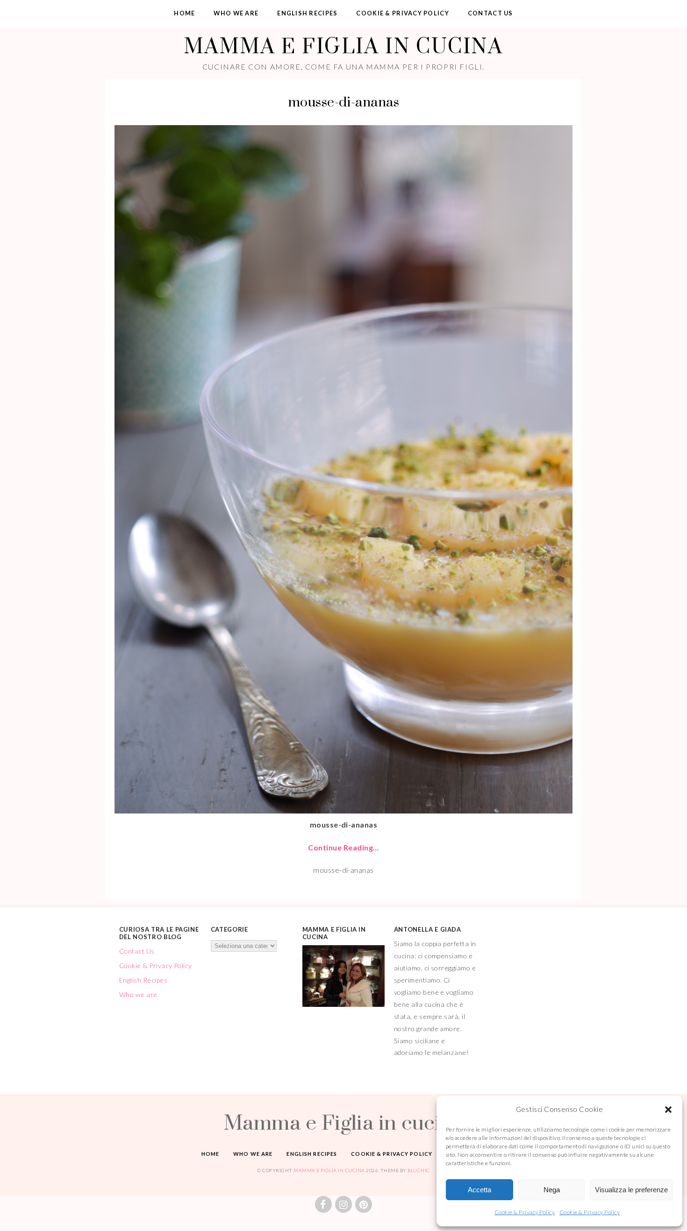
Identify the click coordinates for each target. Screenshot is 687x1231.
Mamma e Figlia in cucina (343, 45)
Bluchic (418, 1170)
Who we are (236, 13)
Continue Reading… (343, 847)
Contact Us (490, 13)
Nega (552, 1190)
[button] (668, 1109)
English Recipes (307, 13)
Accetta (479, 1190)
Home (184, 13)
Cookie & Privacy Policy (524, 1212)
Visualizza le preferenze (631, 1190)
